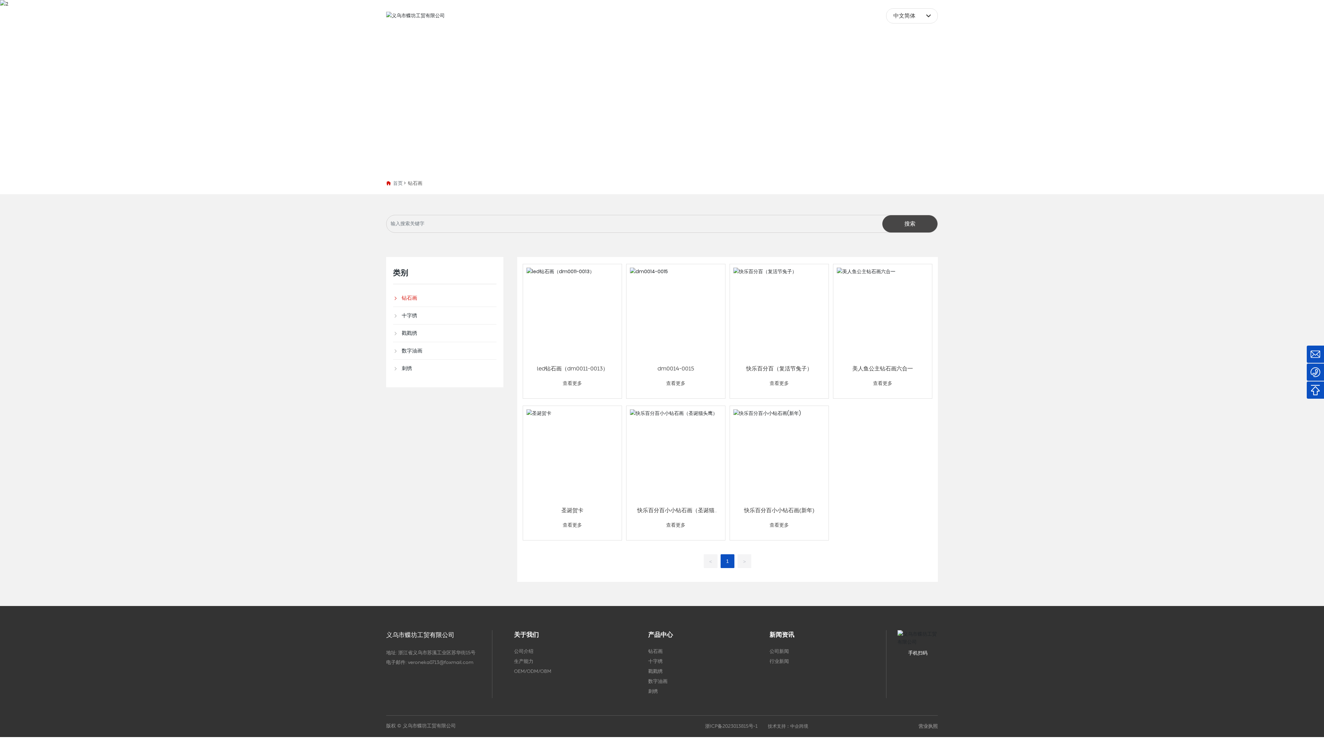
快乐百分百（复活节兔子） (779, 369)
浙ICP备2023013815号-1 (731, 726)
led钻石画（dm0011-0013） (572, 369)
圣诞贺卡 (572, 510)
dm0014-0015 (676, 369)
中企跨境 (799, 726)
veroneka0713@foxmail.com (440, 662)
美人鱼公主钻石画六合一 (882, 369)
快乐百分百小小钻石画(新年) (779, 510)
